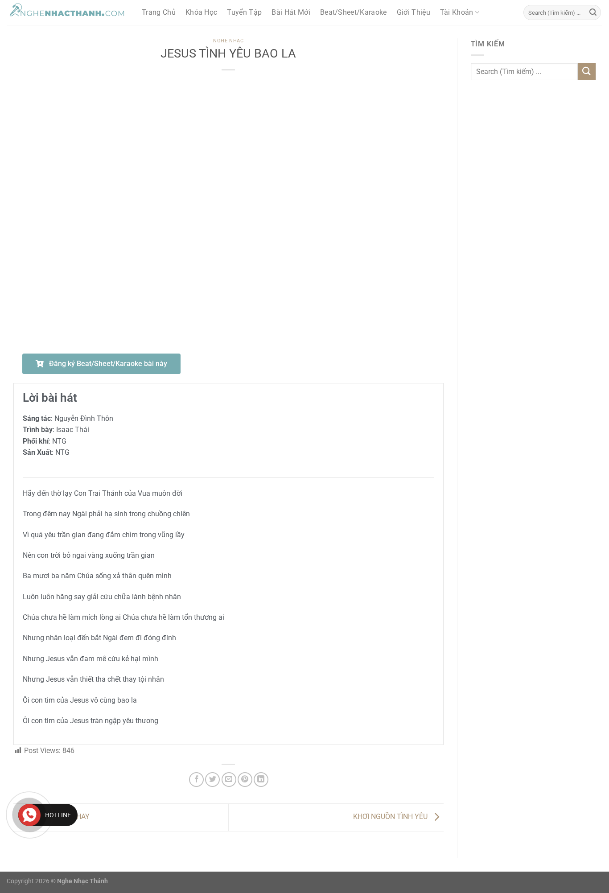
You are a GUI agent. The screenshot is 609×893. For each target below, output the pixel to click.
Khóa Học (201, 12)
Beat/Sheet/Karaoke (353, 12)
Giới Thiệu (413, 12)
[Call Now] (29, 815)
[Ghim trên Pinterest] (245, 779)
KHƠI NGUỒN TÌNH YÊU (391, 817)
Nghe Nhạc (228, 41)
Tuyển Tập (244, 12)
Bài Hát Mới (291, 12)
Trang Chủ (159, 12)
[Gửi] (593, 12)
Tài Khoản (456, 12)
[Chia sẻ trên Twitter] (212, 779)
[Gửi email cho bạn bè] (229, 779)
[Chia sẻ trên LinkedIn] (261, 779)
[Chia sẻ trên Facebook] (196, 779)
